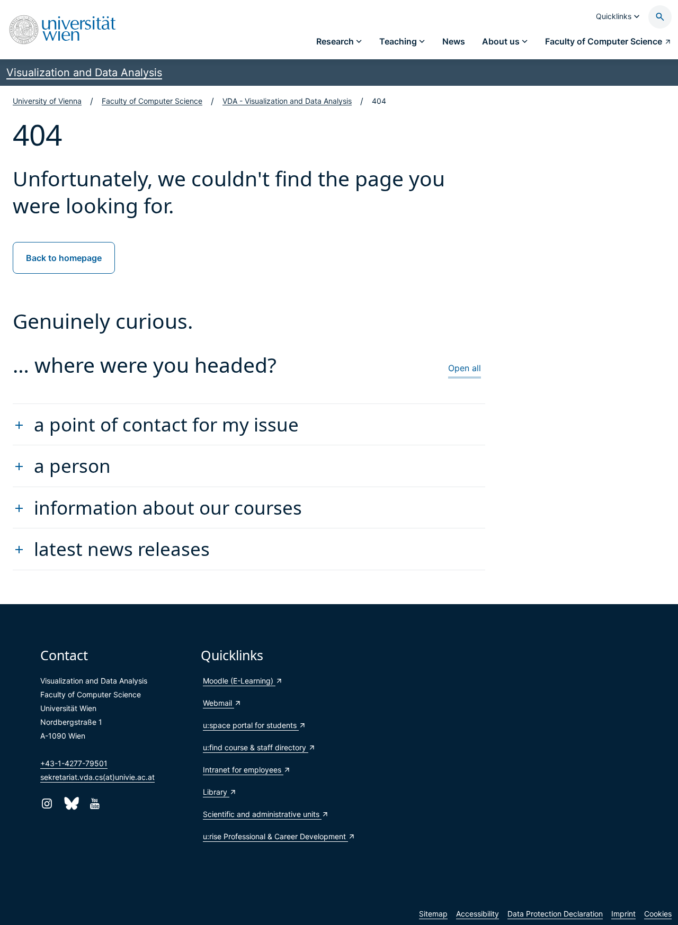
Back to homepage (64, 258)
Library (216, 791)
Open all (464, 368)
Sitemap (433, 913)
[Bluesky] (71, 803)
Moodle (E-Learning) (239, 680)
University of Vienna (47, 100)
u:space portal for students (251, 725)
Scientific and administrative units (262, 814)
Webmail (218, 702)
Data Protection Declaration (555, 913)
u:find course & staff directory (255, 747)
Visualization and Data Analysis (84, 72)
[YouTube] (94, 803)
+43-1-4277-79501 (74, 763)
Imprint (623, 913)
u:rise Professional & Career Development (275, 836)
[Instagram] (47, 803)
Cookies (658, 913)
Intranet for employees (243, 769)
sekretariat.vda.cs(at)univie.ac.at (97, 777)
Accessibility (477, 913)
